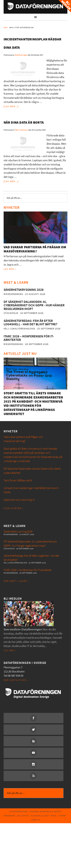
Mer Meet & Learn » (16, 581)
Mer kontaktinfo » (16, 680)
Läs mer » (10, 269)
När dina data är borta (24, 122)
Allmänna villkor (40, 816)
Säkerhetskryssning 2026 (24, 289)
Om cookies (23, 816)
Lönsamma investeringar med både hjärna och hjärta (31, 490)
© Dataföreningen (19, 811)
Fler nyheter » (13, 508)
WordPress (45, 811)
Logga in (35, 820)
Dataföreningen (36, 6)
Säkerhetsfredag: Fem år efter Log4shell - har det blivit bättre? (30, 322)
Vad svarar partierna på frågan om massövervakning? (35, 249)
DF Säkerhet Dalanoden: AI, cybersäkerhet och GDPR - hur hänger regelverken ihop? (34, 305)
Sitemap (62, 816)
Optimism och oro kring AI (19, 500)
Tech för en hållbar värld (18, 480)
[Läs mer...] (11, 106)
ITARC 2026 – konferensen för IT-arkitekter (29, 338)
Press (54, 816)
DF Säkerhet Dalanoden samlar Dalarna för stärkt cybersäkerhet (32, 471)
